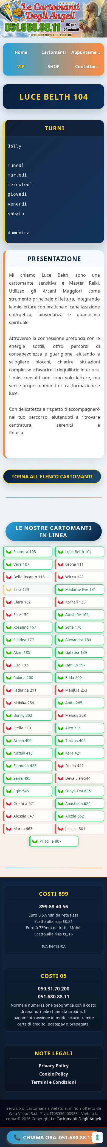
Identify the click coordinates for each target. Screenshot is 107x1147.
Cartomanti (53, 52)
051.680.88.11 (53, 996)
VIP (20, 66)
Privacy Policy (54, 1066)
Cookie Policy (53, 1074)
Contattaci (86, 66)
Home (21, 52)
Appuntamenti (86, 52)
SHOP (54, 66)
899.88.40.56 (53, 906)
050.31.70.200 (53, 988)
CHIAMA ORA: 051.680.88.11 (53, 1137)
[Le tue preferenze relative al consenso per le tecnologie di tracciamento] (97, 1137)
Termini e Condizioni (53, 1082)
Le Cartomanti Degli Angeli (76, 1118)
